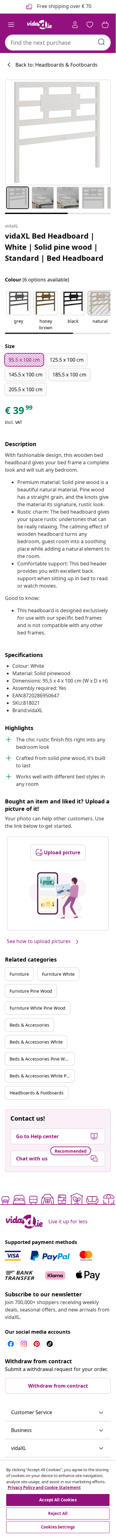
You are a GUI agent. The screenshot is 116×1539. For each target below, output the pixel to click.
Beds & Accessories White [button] (36, 1042)
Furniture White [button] (58, 974)
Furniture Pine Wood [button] (31, 991)
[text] (19, 412)
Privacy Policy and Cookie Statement (44, 1487)
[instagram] (24, 1344)
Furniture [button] (19, 974)
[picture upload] (58, 895)
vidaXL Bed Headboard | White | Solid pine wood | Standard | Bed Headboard (54, 247)
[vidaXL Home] (39, 24)
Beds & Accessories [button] (29, 1025)
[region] (58, 1498)
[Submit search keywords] (101, 42)
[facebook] (11, 1344)
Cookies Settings (58, 1527)
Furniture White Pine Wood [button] (37, 1008)
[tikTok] (50, 1344)
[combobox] (58, 43)
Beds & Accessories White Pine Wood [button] (42, 1076)
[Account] (75, 24)
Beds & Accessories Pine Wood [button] (41, 1059)
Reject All (58, 1513)
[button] (18, 311)
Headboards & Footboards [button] (37, 1093)
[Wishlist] (90, 24)
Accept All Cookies (57, 1500)
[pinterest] (37, 1344)
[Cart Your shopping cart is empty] (105, 24)
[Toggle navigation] (11, 24)
